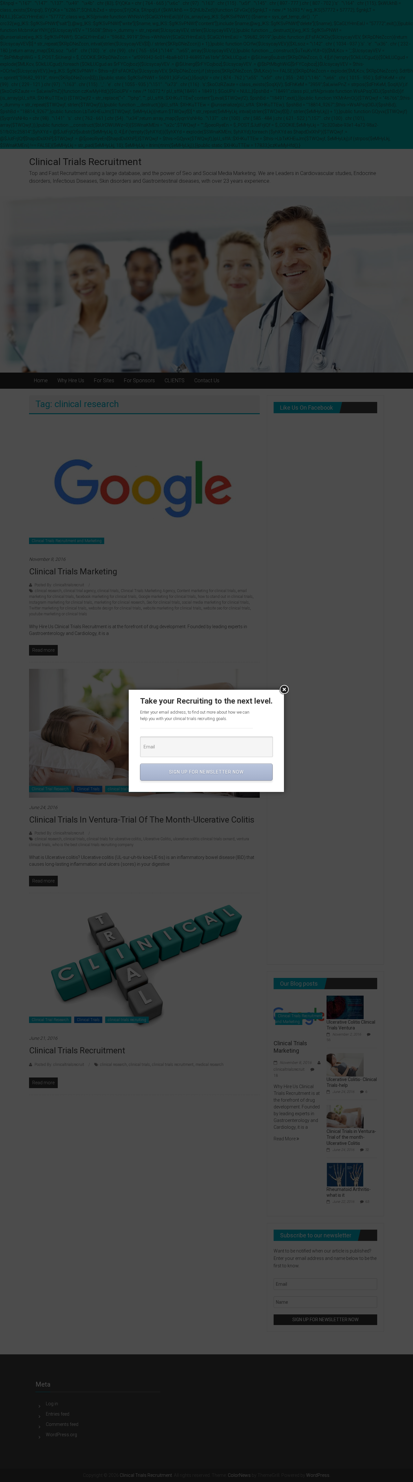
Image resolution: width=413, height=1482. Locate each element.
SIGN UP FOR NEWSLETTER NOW (206, 772)
